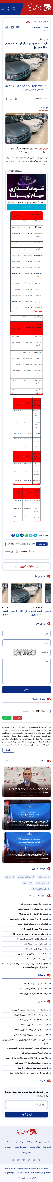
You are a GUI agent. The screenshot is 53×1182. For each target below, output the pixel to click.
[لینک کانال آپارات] (18, 1160)
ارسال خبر (19, 1141)
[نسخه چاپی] (6, 27)
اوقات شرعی (35, 1147)
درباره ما (8, 1147)
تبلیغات (29, 1141)
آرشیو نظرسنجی (21, 1147)
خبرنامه (9, 1141)
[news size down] (15, 99)
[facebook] (13, 535)
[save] (12, 27)
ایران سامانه (21, 1177)
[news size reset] (11, 99)
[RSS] (13, 1160)
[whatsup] (26, 535)
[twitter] (31, 535)
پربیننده (41, 896)
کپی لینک (42, 544)
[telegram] (35, 535)
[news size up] (6, 99)
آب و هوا (47, 1147)
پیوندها (38, 1141)
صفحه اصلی (43, 22)
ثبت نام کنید (26, 207)
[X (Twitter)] (29, 1160)
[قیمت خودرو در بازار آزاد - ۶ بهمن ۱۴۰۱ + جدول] (22, 593)
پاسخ (8, 750)
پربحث (31, 896)
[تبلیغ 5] (26, 528)
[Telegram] (39, 1160)
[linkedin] (22, 535)
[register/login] (8, 9)
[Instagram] (34, 1160)
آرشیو (46, 1141)
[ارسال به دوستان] (17, 27)
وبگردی (29, 22)
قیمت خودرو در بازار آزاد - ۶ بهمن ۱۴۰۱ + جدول (22, 613)
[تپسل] (7, 170)
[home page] (39, 7)
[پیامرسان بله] (23, 1160)
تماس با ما (26, 1152)
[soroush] (17, 535)
